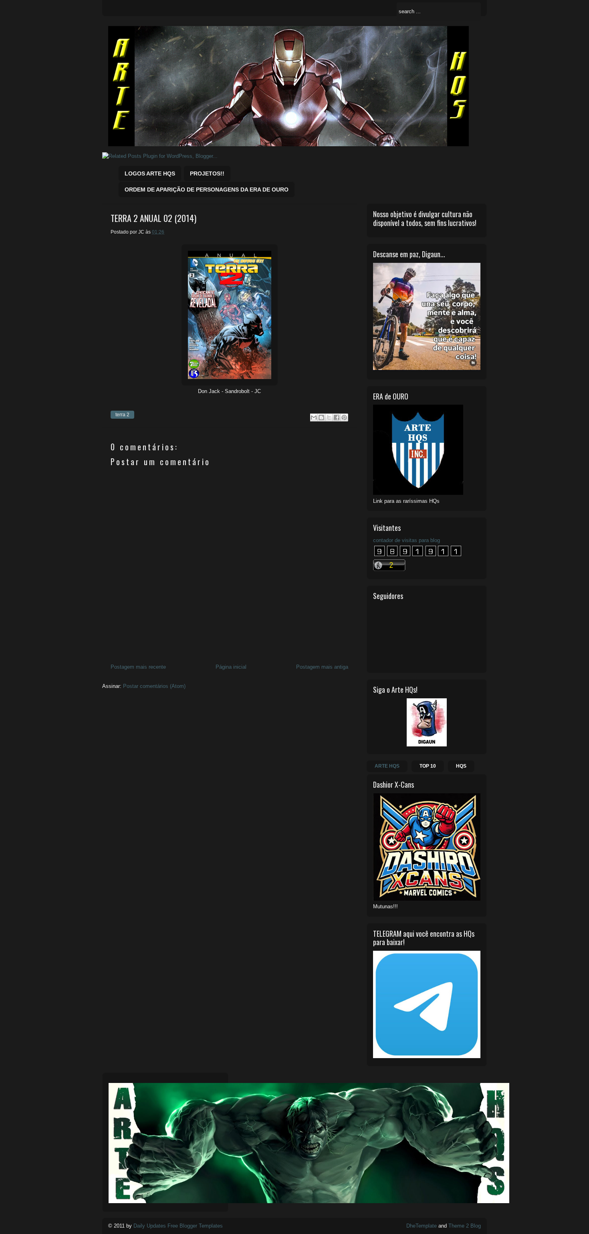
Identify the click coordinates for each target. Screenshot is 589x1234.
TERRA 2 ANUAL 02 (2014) (153, 218)
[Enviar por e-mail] (314, 417)
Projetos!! (207, 173)
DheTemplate (421, 1226)
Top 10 (428, 766)
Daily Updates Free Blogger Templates (178, 1226)
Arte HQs (387, 766)
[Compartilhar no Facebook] (337, 417)
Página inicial (231, 667)
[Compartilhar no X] (329, 417)
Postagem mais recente (138, 667)
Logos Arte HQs (150, 173)
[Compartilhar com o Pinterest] (344, 417)
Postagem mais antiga (322, 667)
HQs (461, 766)
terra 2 (122, 414)
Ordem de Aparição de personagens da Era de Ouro (206, 189)
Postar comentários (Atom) (154, 686)
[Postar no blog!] (321, 417)
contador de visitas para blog (406, 540)
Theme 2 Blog (464, 1226)
